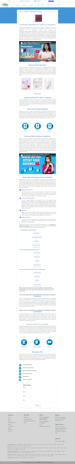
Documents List (11, 426)
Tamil (62, 454)
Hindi (42, 454)
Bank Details (10, 429)
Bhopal (60, 429)
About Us (10, 420)
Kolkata (63, 426)
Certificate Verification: (11, 457)
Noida (59, 431)
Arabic (29, 454)
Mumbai (56, 418)
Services (17, 4)
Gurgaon (61, 428)
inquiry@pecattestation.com (45, 426)
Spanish (19, 454)
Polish (65, 454)
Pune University (17, 457)
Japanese (26, 454)
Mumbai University (31, 457)
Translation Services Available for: (12, 451)
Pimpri (59, 417)
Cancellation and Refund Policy (29, 420)
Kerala (65, 428)
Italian (45, 454)
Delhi (60, 418)
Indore (56, 426)
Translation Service (10, 454)
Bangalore (63, 418)
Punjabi (59, 454)
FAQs (25, 422)
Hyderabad (57, 420)
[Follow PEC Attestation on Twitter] (57, 441)
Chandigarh (57, 428)
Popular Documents (40, 4)
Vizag (56, 432)
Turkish (48, 454)
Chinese (22, 454)
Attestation (24, 4)
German (15, 454)
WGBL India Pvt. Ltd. (41, 462)
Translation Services (12, 422)
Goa (63, 429)
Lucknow (56, 429)
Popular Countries (50, 4)
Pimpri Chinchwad (20, 444)
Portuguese (52, 454)
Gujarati (56, 454)
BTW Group (48, 462)
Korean (39, 454)
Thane (61, 420)
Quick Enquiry (51, 1)
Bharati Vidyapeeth (24, 457)
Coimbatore (63, 431)
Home (9, 417)
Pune (56, 417)
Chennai (59, 426)
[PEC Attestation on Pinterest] (60, 441)
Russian (36, 454)
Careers (9, 427)
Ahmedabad (63, 417)
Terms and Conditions (28, 419)
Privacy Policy (26, 417)
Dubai (56, 431)
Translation (31, 4)
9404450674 (38, 1)
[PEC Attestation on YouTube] (63, 441)
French (33, 454)
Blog (9, 419)
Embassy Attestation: (10, 444)
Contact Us (59, 4)
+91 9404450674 (45, 421)
